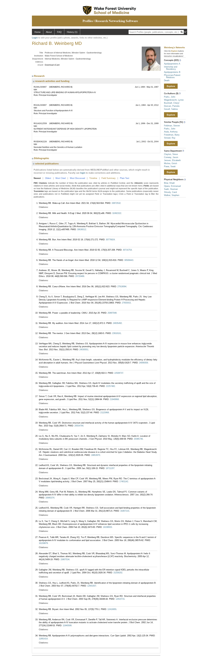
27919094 (121, 286)
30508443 (128, 260)
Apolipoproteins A (172, 64)
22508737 (118, 373)
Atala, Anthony (171, 132)
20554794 (78, 425)
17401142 (123, 481)
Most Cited (60, 178)
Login (35, 37)
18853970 (95, 455)
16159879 (43, 543)
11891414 (43, 638)
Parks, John (169, 97)
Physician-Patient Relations (172, 76)
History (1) (72, 32)
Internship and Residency (170, 68)
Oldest (48, 178)
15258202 (117, 572)
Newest (37, 178)
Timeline (93, 178)
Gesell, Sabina (171, 109)
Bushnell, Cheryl (171, 103)
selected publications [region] (46, 163)
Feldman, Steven (172, 125)
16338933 (107, 527)
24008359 (143, 362)
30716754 (127, 250)
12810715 (120, 599)
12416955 (111, 609)
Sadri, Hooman (171, 189)
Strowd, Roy (169, 138)
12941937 (91, 586)
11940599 (67, 625)
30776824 (110, 239)
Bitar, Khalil (169, 183)
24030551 (83, 349)
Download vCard (52, 65)
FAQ (59, 32)
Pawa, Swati (170, 166)
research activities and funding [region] (51, 81)
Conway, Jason (171, 157)
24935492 (117, 323)
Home (37, 32)
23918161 (116, 333)
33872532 (116, 203)
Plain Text (124, 178)
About (49, 32)
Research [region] (39, 76)
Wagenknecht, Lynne (174, 100)
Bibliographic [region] (42, 158)
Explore (171, 86)
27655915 (126, 303)
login (82, 173)
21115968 (104, 412)
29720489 (79, 276)
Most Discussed (77, 178)
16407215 (124, 511)
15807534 (64, 559)
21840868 (114, 399)
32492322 (116, 213)
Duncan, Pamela (171, 106)
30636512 (81, 229)
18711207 (110, 468)
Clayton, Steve (171, 154)
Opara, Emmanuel (172, 186)
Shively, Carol (170, 192)
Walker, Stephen (171, 195)
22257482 (110, 386)
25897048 (112, 313)
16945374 (49, 497)
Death (166, 80)
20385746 (138, 439)
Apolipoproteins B (172, 72)
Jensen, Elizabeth (172, 160)
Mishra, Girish (170, 163)
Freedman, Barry (172, 135)
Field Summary (108, 178)
